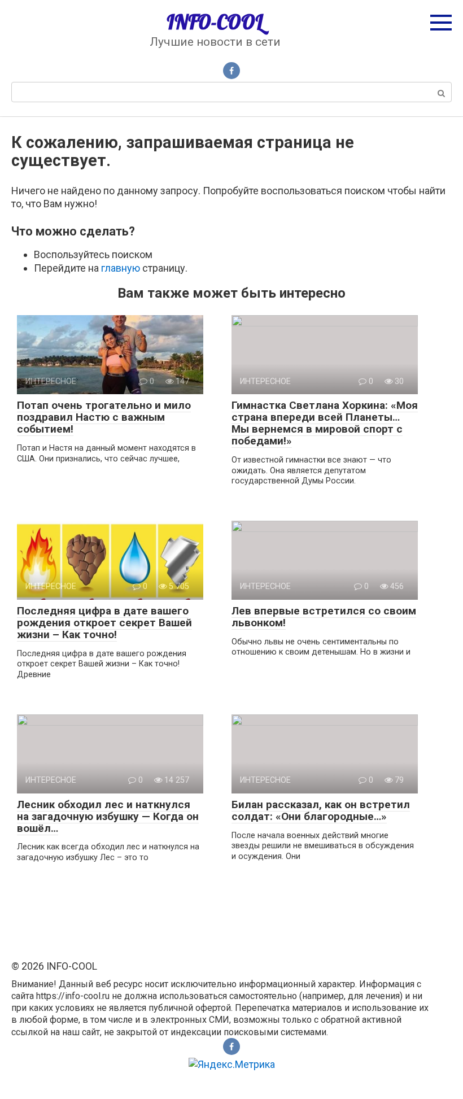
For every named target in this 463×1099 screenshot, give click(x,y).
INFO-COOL (215, 22)
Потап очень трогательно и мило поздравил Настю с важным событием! (104, 417)
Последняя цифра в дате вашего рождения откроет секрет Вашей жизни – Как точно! (104, 622)
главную (120, 268)
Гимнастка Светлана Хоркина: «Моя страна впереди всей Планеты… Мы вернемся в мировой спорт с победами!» (324, 423)
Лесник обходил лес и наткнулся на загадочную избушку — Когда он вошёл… (108, 816)
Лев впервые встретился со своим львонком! (323, 616)
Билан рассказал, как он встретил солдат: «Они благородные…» (320, 810)
